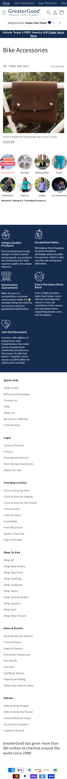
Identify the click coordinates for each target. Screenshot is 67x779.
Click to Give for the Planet (20, 502)
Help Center (11, 388)
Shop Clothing (12, 578)
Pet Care (9, 667)
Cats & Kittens (12, 642)
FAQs (7, 406)
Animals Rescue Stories (18, 636)
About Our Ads (12, 470)
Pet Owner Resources (17, 654)
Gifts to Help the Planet (18, 712)
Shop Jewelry (12, 603)
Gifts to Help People (16, 705)
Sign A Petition (13, 539)
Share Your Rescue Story (19, 685)
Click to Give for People (18, 496)
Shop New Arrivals (15, 615)
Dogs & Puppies (13, 648)
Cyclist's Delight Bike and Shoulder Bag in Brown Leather (30, 137)
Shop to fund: (27, 23)
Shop (6, 3)
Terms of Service (14, 445)
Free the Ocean (13, 527)
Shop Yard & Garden (16, 597)
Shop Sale (10, 609)
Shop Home (11, 591)
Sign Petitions (48, 3)
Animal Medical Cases (17, 718)
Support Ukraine (14, 730)
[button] (49, 12)
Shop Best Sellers (14, 566)
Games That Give (14, 533)
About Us (9, 412)
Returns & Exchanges (17, 394)
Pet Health (10, 660)
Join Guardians (24, 3)
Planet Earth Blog (15, 679)
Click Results (12, 425)
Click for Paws (12, 515)
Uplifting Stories (14, 673)
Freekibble (10, 521)
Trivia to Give (12, 509)
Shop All (9, 560)
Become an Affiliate (16, 419)
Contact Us (10, 400)
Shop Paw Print (13, 572)
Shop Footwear (13, 585)
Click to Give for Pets (17, 490)
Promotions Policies (16, 457)
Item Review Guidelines (18, 464)
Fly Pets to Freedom (16, 724)
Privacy (8, 451)
